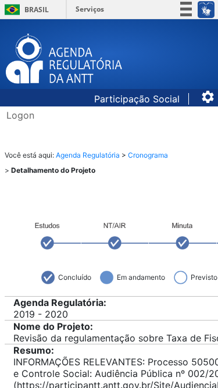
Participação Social (138, 99)
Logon (20, 115)
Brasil (24, 10)
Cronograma (148, 155)
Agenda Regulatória (88, 155)
